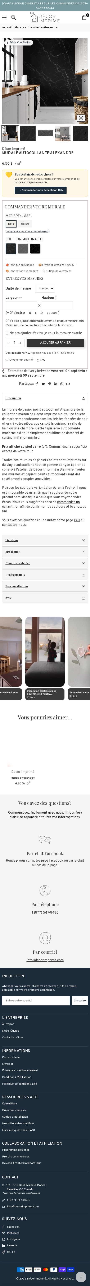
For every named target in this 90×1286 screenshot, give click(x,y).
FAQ (42, 360)
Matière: (18, 216)
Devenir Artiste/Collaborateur (21, 1163)
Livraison (11, 540)
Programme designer (15, 1150)
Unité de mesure (18, 289)
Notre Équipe (10, 1031)
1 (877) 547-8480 (45, 913)
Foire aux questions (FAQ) (18, 1130)
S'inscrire (80, 1001)
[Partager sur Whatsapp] (61, 384)
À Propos (8, 1024)
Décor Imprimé (13, 149)
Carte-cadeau (11, 1057)
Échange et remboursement (20, 1070)
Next (85, 81)
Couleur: (25, 239)
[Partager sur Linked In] (55, 384)
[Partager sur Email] (68, 384)
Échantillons (10, 1103)
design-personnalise (23, 778)
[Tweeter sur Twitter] (43, 384)
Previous (5, 81)
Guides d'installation (15, 1117)
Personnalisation (16, 586)
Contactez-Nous (12, 1037)
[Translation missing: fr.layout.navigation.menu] (4, 17)
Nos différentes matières (18, 1123)
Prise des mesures (14, 1110)
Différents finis (15, 574)
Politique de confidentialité (19, 1084)
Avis (8, 597)
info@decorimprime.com (45, 960)
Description (13, 398)
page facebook (52, 861)
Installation (13, 551)
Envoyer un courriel (21, 360)
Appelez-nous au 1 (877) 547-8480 (52, 353)
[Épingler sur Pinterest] (49, 384)
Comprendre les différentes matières (27, 231)
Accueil (7, 27)
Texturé (25, 224)
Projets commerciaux (16, 1157)
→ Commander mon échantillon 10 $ (40, 190)
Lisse (11, 224)
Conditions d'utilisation (16, 1077)
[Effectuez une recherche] (13, 17)
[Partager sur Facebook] (37, 384)
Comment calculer (17, 563)
